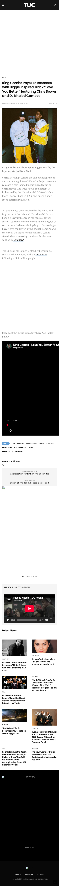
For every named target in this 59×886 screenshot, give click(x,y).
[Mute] (46, 619)
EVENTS (35, 728)
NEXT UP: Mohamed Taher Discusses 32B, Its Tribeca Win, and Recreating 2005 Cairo (14, 666)
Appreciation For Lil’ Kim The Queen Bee (29, 473)
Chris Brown (31, 444)
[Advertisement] (29, 40)
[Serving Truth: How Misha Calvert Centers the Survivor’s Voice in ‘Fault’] (44, 646)
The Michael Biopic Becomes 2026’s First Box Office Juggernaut (14, 731)
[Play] (8, 619)
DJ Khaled (50, 444)
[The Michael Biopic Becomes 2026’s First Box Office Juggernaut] (14, 715)
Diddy (41, 444)
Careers (40, 875)
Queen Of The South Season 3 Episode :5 (29, 483)
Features (35, 655)
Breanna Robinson (9, 103)
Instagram (41, 254)
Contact (29, 875)
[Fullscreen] (51, 619)
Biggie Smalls (18, 444)
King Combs (7, 447)
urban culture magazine (12, 451)
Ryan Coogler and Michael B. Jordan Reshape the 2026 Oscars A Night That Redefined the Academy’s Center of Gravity (44, 737)
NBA (4, 692)
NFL (3, 748)
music (31, 447)
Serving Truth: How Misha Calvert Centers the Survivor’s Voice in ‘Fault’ (43, 662)
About (18, 875)
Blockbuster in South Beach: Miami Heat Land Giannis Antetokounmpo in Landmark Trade (13, 699)
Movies (5, 725)
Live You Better (20, 447)
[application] (29, 608)
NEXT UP (5, 659)
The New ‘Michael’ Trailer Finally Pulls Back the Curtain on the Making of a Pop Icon (44, 755)
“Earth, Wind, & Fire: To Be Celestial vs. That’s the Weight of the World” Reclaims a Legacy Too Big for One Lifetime (44, 685)
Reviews (35, 676)
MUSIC (4, 77)
